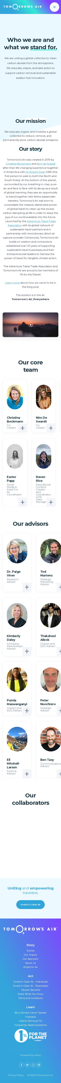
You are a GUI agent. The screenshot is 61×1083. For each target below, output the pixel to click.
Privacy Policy (15, 1075)
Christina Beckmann (18, 163)
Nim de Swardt (46, 163)
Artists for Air (30, 967)
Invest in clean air (30, 904)
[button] (54, 7)
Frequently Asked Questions (30, 1025)
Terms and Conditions (30, 998)
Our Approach (30, 958)
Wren (38, 1055)
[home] (22, 7)
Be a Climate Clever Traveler (31, 1012)
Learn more (12, 282)
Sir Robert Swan (35, 171)
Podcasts (30, 1016)
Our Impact (30, 954)
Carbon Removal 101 (30, 1020)
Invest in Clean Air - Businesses (30, 985)
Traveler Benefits (30, 989)
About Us (30, 963)
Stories (30, 950)
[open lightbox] (30, 323)
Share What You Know (30, 994)
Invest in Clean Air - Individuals (30, 981)
